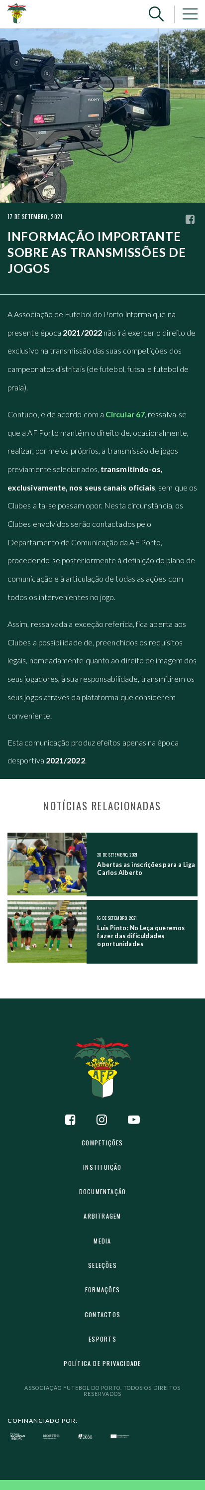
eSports (102, 1339)
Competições (102, 1142)
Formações (102, 1289)
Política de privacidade (102, 1363)
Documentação (102, 1191)
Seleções (102, 1265)
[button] (156, 14)
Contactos (102, 1314)
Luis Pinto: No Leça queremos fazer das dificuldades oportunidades (141, 936)
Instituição (102, 1167)
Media (102, 1240)
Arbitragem (102, 1216)
